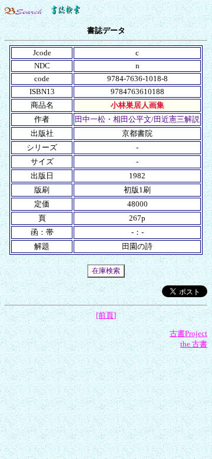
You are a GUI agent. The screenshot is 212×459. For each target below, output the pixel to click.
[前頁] (106, 315)
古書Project (188, 333)
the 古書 (193, 344)
